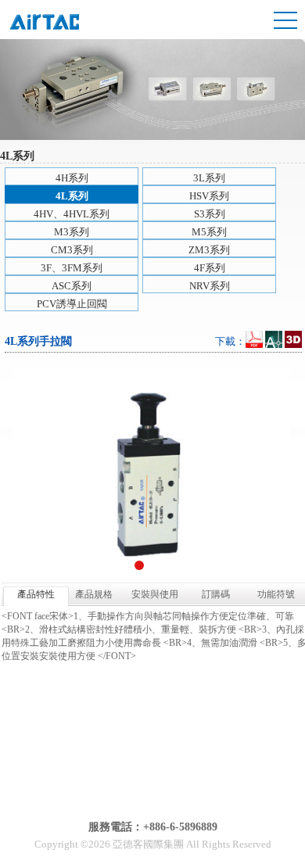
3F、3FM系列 (71, 268)
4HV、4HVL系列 (71, 214)
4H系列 (72, 178)
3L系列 (209, 178)
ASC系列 (72, 286)
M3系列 (71, 232)
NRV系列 (209, 286)
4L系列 (72, 196)
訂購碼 (216, 594)
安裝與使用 (154, 594)
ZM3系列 (209, 250)
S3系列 (209, 214)
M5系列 (209, 232)
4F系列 (209, 268)
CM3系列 (72, 250)
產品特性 (36, 594)
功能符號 (276, 594)
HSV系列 (209, 196)
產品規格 (94, 594)
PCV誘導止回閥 (72, 304)
